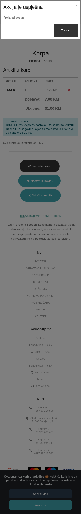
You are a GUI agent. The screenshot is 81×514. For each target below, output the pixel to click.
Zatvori (65, 30)
